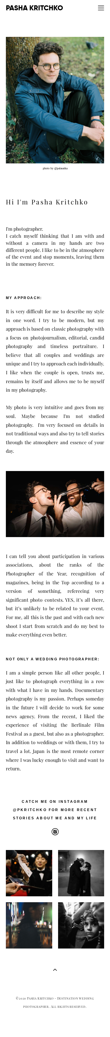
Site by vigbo (55, 1023)
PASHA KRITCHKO (34, 8)
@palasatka (60, 168)
